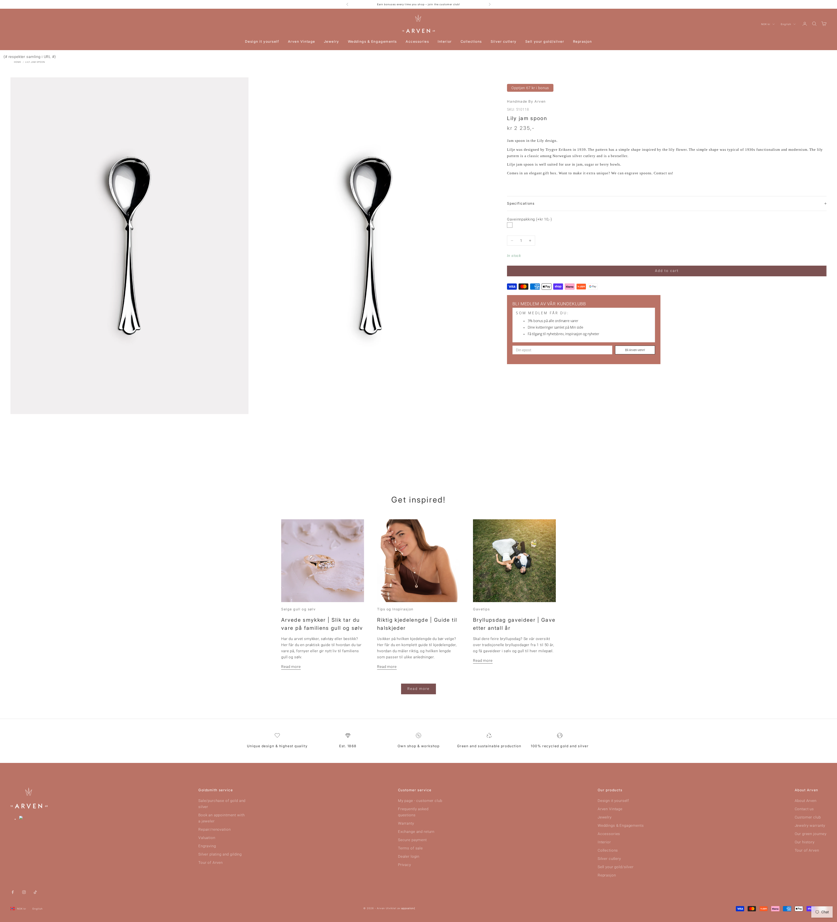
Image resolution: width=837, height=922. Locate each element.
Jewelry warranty (810, 825)
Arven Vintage (301, 41)
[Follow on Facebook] (12, 892)
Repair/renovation (214, 829)
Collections (471, 41)
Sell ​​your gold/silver (544, 41)
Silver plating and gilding (220, 854)
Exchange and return (416, 831)
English (786, 24)
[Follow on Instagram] (24, 892)
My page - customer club (420, 800)
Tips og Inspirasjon (395, 609)
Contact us (804, 809)
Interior (445, 41)
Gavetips (481, 609)
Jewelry (331, 41)
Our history (805, 842)
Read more (291, 666)
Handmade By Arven (526, 102)
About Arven (806, 800)
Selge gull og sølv (298, 609)
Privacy (404, 865)
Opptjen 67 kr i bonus (530, 88)
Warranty (406, 823)
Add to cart (667, 271)
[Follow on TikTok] (35, 892)
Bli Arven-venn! (635, 350)
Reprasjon (582, 41)
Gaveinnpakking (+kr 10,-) (529, 219)
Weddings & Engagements (372, 41)
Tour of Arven (210, 862)
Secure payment (412, 840)
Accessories (417, 41)
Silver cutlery (504, 41)
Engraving (207, 846)
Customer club (808, 817)
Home (17, 62)
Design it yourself (262, 41)
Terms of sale (410, 848)
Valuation (206, 837)
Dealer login (408, 856)
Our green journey (811, 834)
